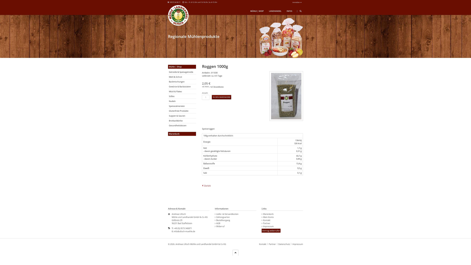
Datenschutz (284, 244)
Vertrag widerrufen (271, 230)
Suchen (301, 11)
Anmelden (296, 2)
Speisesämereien (177, 106)
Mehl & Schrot (175, 77)
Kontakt (266, 220)
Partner (266, 223)
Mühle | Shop (175, 66)
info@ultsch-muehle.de (184, 231)
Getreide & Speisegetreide (181, 72)
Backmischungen (177, 81)
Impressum (268, 226)
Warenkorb (268, 214)
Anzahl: (205, 93)
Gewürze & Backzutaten (180, 86)
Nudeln (172, 101)
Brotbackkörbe (176, 120)
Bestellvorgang (223, 220)
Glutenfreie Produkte (178, 111)
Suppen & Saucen (177, 115)
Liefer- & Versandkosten (227, 214)
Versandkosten (218, 87)
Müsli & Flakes (175, 91)
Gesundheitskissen (177, 125)
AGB (218, 223)
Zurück (207, 185)
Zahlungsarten (223, 217)
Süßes (172, 96)
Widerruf (220, 226)
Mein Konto (268, 217)
